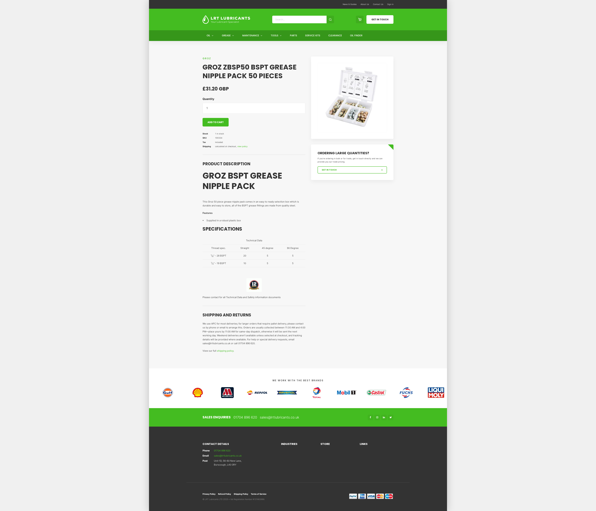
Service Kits (312, 35)
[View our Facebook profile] (370, 417)
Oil (208, 35)
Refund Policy (224, 494)
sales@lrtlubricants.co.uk (279, 417)
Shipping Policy (241, 494)
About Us (365, 4)
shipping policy (225, 350)
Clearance (335, 35)
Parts (293, 35)
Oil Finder (356, 35)
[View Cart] (360, 19)
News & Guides (350, 4)
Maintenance (250, 35)
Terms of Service (258, 494)
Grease (226, 35)
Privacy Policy (209, 494)
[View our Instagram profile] (377, 417)
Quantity (208, 99)
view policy (242, 146)
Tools (274, 35)
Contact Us (378, 4)
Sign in (390, 4)
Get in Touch (379, 19)
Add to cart (216, 122)
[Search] (330, 19)
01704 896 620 (245, 417)
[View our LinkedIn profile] (384, 417)
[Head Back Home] (226, 19)
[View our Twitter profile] (390, 417)
